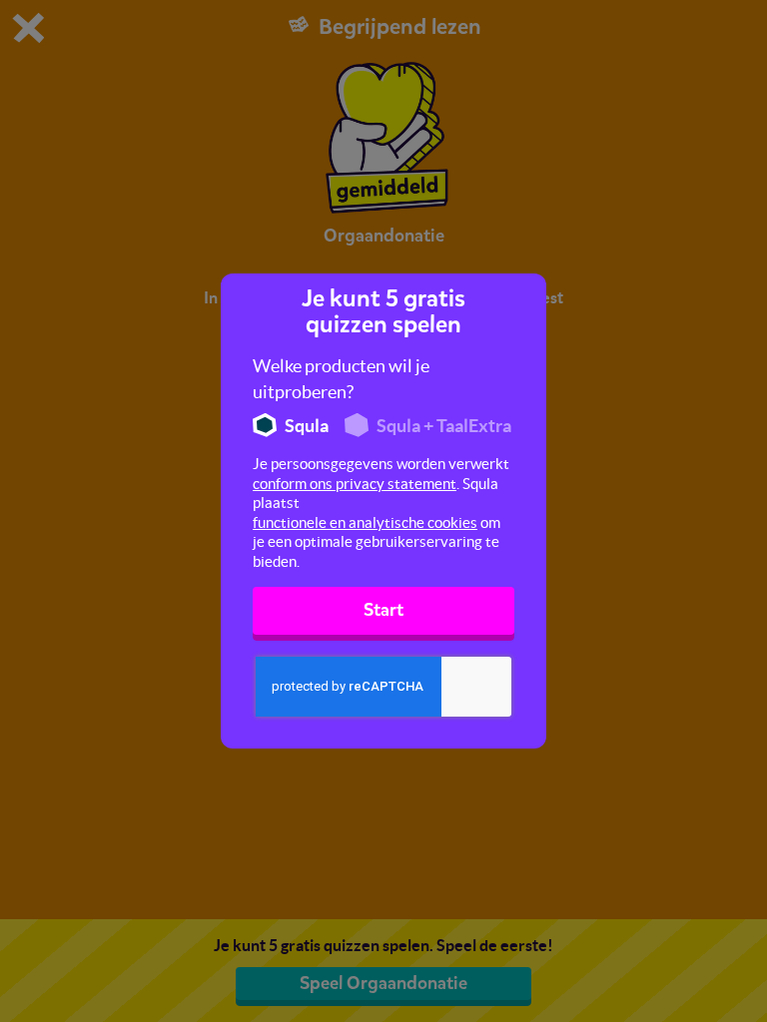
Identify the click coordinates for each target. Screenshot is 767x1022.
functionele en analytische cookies (365, 522)
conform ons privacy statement (354, 483)
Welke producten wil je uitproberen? (341, 378)
